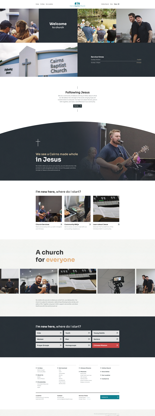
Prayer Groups (43, 345)
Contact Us (105, 379)
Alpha (38, 387)
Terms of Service (113, 415)
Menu (115, 4)
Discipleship (41, 382)
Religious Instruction (85, 382)
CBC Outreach (83, 377)
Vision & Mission (41, 378)
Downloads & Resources (42, 384)
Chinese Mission (100, 345)
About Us (40, 375)
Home (37, 4)
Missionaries (83, 373)
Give (111, 4)
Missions (83, 371)
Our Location (49, 4)
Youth (67, 333)
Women (40, 339)
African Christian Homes (86, 380)
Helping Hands (83, 378)
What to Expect (41, 370)
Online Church (105, 4)
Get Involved (63, 368)
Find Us (76, 106)
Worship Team (62, 383)
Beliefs (39, 377)
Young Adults (99, 333)
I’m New (42, 4)
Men (67, 339)
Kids (39, 333)
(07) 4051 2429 (60, 397)
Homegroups (70, 345)
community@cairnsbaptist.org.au (64, 399)
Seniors (97, 339)
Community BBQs (41, 371)
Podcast (39, 385)
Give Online (105, 371)
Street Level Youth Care (85, 375)
